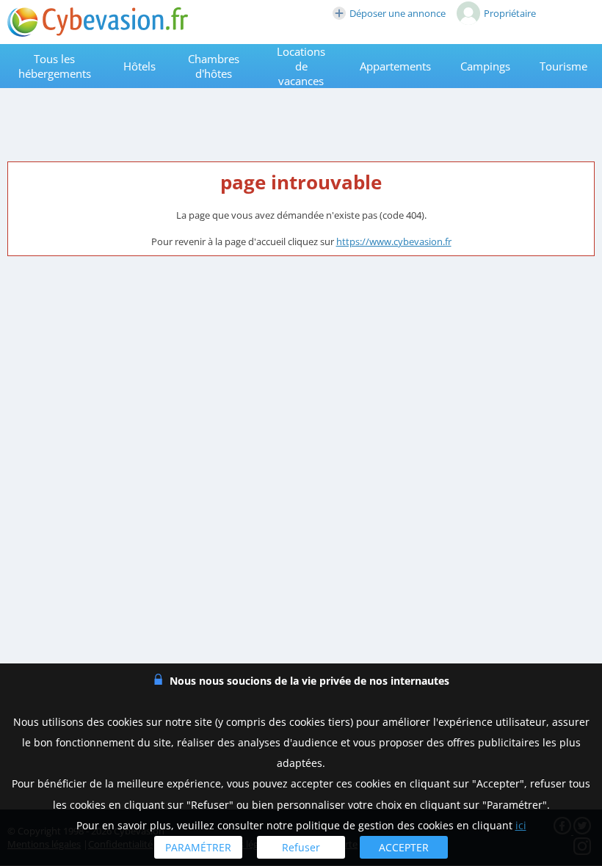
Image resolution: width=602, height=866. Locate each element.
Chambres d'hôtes (213, 66)
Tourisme (563, 66)
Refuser (301, 847)
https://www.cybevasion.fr (394, 241)
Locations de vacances (301, 66)
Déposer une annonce (397, 13)
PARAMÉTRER (198, 847)
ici (520, 825)
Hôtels (139, 66)
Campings (485, 66)
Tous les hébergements (54, 66)
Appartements (395, 66)
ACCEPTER (404, 847)
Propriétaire (510, 13)
